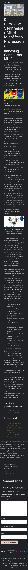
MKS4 (8, 473)
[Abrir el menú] (23, 2)
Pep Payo (7, 2)
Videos (17, 466)
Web (2, 534)
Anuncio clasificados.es (14, 437)
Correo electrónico (7, 526)
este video (9, 63)
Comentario (5, 500)
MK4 (5, 473)
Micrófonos (6, 466)
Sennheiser (7, 158)
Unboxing (12, 466)
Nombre (4, 518)
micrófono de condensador (14, 109)
